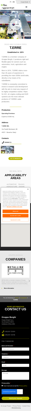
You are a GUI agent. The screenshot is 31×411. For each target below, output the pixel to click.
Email (3, 362)
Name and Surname (7, 345)
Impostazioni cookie (15, 220)
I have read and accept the (15, 386)
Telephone (5, 354)
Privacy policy (6, 383)
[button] (26, 6)
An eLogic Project (6, 406)
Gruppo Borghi (24, 2)
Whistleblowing (16, 408)
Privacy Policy (17, 406)
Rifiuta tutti (15, 211)
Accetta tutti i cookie (15, 215)
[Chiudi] (28, 189)
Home (17, 297)
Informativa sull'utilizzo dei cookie (14, 206)
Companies (23, 297)
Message (4, 370)
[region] (15, 205)
